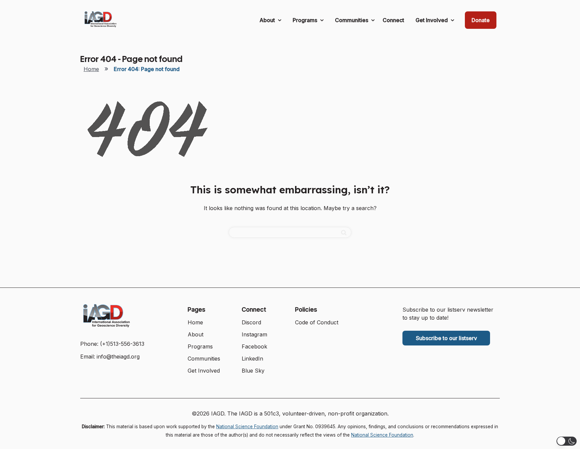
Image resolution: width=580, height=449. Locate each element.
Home (91, 69)
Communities (352, 20)
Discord (251, 322)
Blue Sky (253, 370)
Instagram (254, 334)
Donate (481, 20)
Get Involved (432, 20)
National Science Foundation (247, 426)
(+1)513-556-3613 (122, 343)
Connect (393, 20)
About (267, 20)
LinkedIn (252, 358)
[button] (567, 441)
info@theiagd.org (118, 356)
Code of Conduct (316, 322)
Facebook (254, 346)
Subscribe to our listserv (446, 338)
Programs (306, 20)
